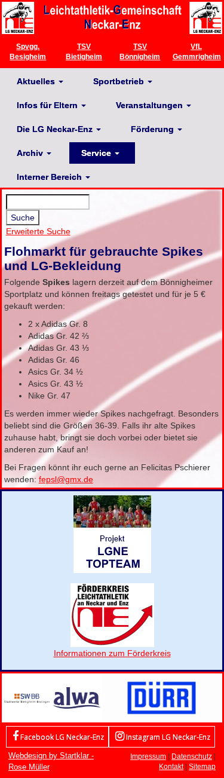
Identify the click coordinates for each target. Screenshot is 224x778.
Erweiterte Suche (38, 231)
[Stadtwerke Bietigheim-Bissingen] (26, 697)
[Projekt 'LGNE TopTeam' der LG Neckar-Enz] (112, 533)
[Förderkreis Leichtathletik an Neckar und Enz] (112, 615)
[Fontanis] (77, 697)
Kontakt (171, 766)
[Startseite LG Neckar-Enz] (112, 17)
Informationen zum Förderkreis (112, 653)
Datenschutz (191, 756)
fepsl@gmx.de (66, 479)
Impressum (148, 756)
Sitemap (202, 766)
